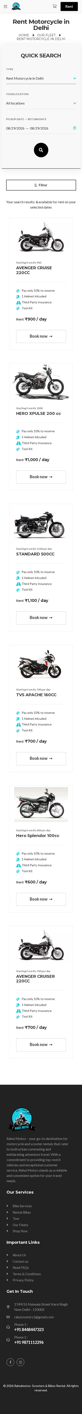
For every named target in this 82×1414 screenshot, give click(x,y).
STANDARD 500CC (35, 554)
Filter (43, 185)
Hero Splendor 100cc (37, 835)
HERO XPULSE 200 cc (38, 413)
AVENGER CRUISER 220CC (35, 979)
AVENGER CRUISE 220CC (34, 270)
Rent (69, 6)
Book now (39, 336)
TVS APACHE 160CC (36, 694)
